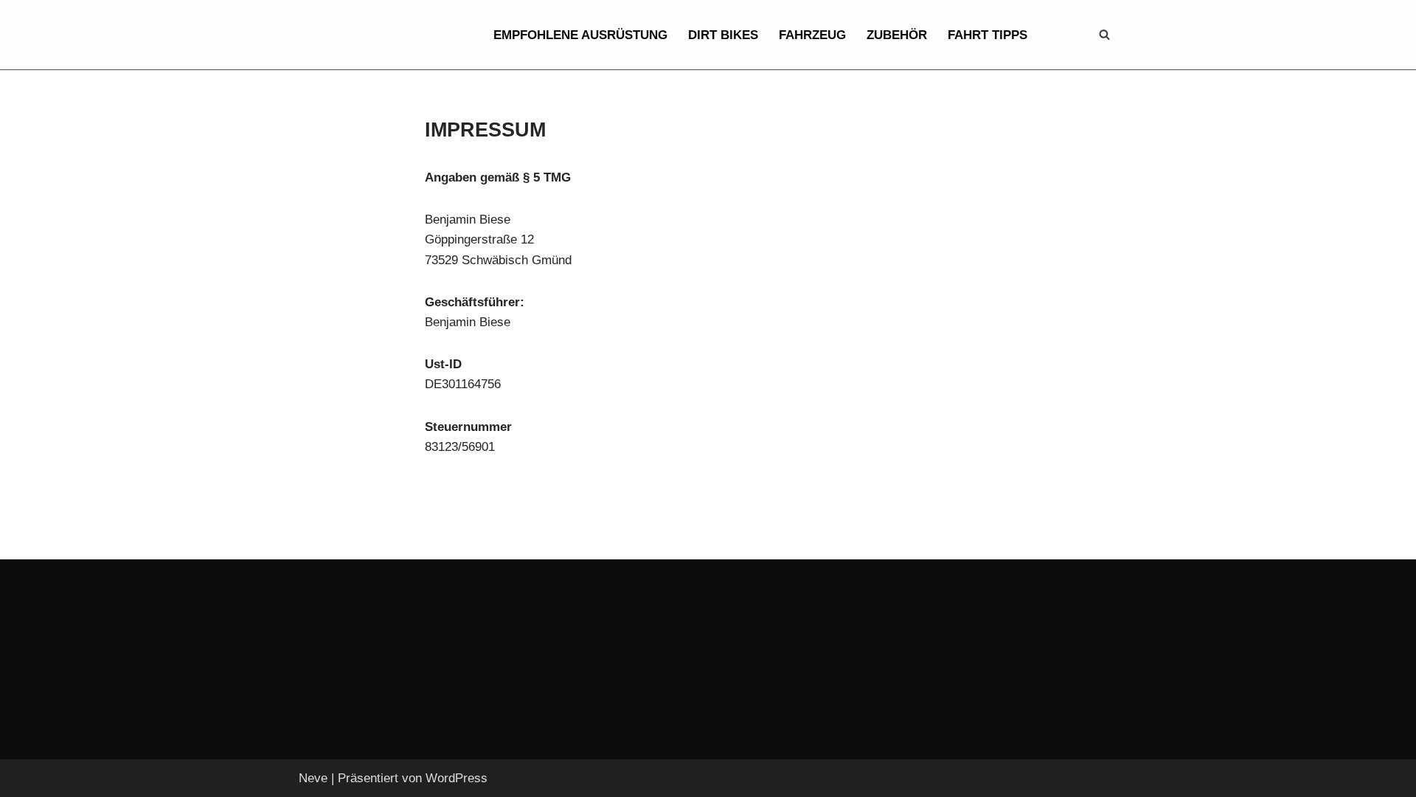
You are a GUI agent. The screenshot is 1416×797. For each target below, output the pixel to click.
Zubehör (897, 35)
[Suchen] (1104, 34)
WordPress (456, 778)
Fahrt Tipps (987, 35)
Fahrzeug (812, 35)
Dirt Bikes (723, 35)
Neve (313, 778)
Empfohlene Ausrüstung (580, 35)
